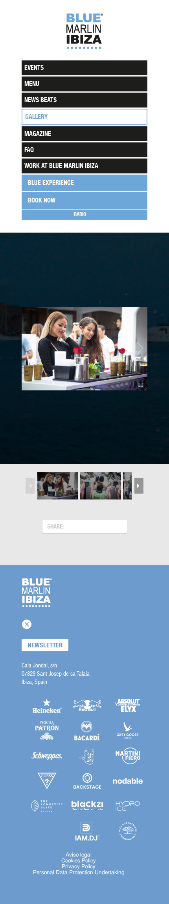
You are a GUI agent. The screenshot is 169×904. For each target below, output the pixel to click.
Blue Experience (51, 182)
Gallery (36, 116)
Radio (80, 214)
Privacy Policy (79, 866)
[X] (27, 624)
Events (34, 67)
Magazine (37, 133)
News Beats (40, 100)
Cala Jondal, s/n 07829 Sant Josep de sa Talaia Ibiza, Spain (56, 673)
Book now (41, 200)
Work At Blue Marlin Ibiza (61, 166)
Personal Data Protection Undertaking (79, 872)
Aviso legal (79, 855)
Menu (31, 83)
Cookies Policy (78, 861)
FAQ (29, 149)
